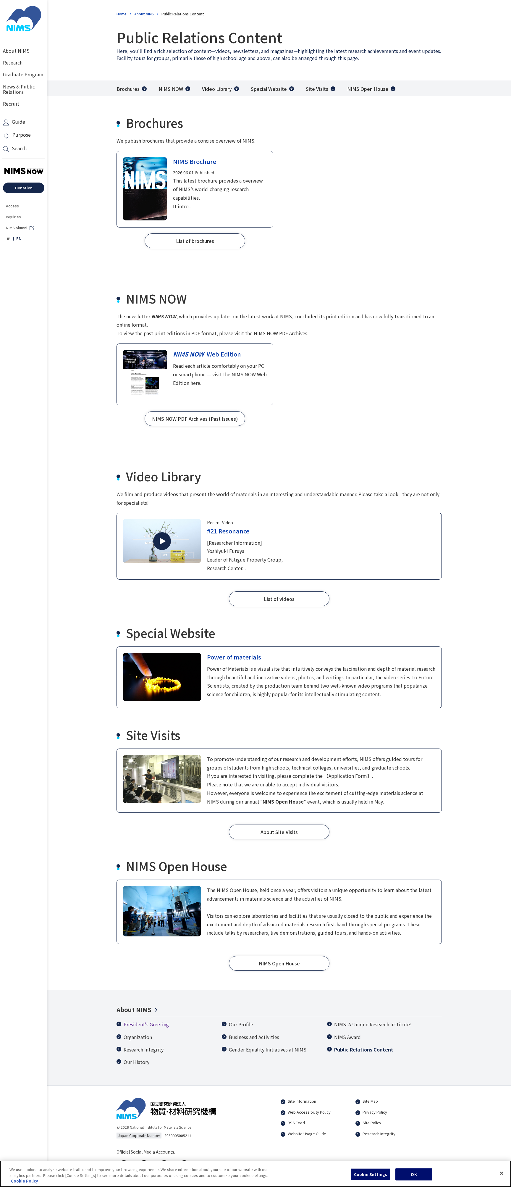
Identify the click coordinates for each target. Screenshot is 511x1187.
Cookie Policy (24, 1181)
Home (122, 13)
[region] (255, 1174)
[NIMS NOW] (23, 171)
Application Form (348, 775)
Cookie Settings (370, 1174)
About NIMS (144, 13)
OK (414, 1174)
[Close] (501, 1173)
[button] (195, 240)
